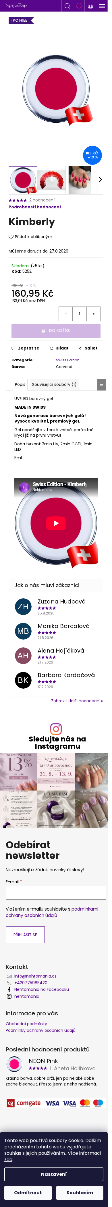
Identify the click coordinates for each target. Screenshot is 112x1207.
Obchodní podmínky (26, 1024)
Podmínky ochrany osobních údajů (41, 1030)
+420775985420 (30, 983)
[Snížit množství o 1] (66, 314)
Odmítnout (28, 1192)
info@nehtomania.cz (35, 976)
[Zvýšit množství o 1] (93, 314)
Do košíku (60, 330)
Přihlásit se (25, 935)
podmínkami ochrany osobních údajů (52, 912)
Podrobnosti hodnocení (35, 207)
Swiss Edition (68, 360)
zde (8, 1159)
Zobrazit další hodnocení (76, 701)
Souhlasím (80, 1192)
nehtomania (26, 996)
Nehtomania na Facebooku (41, 989)
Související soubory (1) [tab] (54, 384)
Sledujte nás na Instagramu (57, 742)
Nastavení (54, 1174)
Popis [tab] (20, 384)
